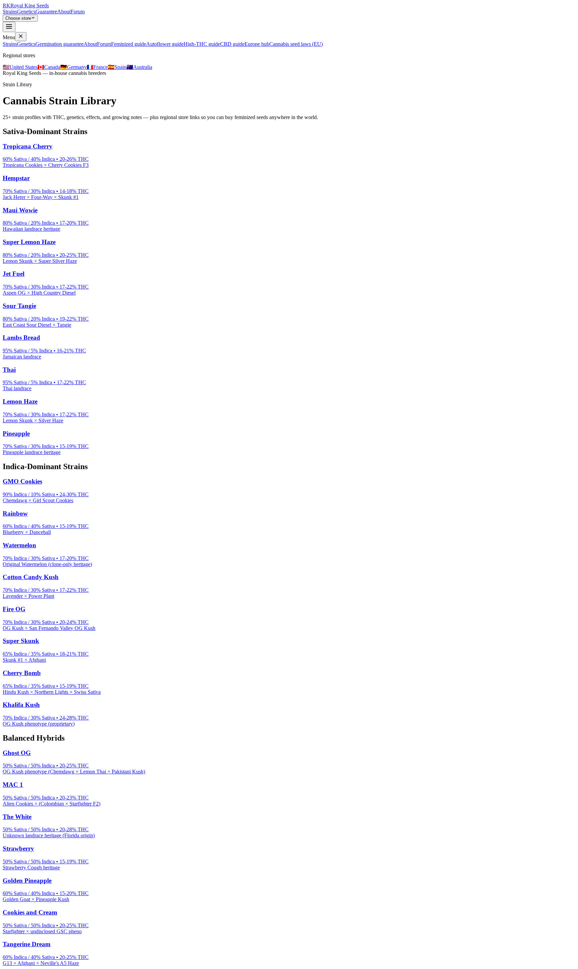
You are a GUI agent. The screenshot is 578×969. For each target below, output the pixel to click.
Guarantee (46, 11)
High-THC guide (202, 44)
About (64, 11)
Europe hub (257, 44)
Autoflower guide (165, 44)
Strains (10, 11)
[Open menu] (9, 27)
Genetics (26, 11)
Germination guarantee (59, 44)
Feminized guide (128, 44)
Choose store (18, 18)
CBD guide (232, 44)
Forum (78, 11)
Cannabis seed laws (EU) (296, 44)
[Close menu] (20, 36)
